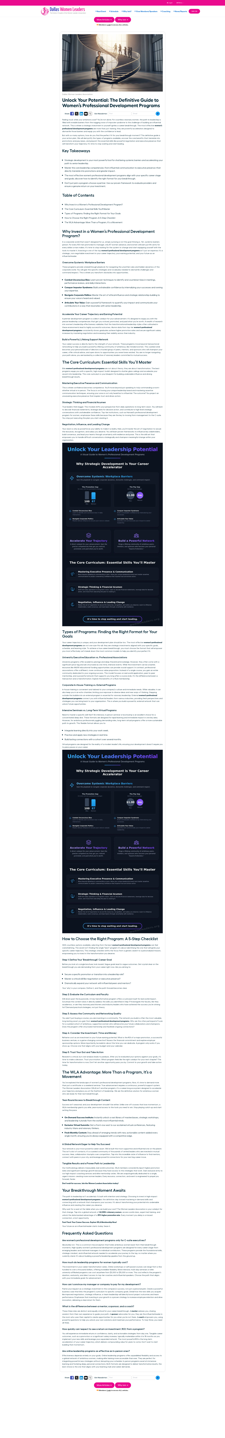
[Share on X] (76, 113)
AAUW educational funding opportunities (92, 667)
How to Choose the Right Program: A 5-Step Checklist (90, 218)
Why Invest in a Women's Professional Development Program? (94, 205)
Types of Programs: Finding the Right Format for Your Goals (93, 213)
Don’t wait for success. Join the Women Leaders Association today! (90, 1183)
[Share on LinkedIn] (81, 113)
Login (170, 3)
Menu (180, 3)
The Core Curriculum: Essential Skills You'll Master (87, 209)
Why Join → (123, 20)
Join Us (194, 11)
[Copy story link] (90, 113)
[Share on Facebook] (72, 113)
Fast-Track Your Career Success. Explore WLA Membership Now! (89, 1222)
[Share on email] (86, 114)
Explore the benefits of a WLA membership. (111, 679)
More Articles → (104, 20)
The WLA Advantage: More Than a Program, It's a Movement (93, 222)
